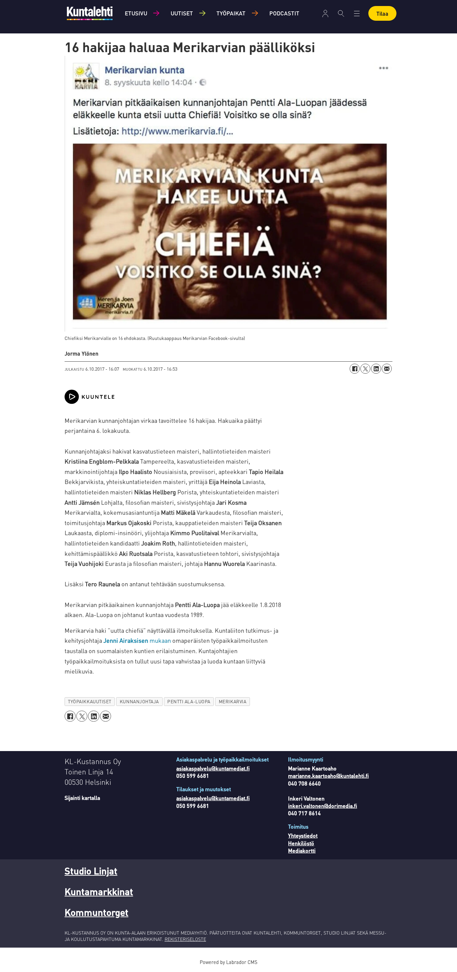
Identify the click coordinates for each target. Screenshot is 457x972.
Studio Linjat (91, 871)
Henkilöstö (301, 843)
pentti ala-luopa (188, 701)
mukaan (137, 640)
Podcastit (284, 13)
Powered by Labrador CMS (228, 962)
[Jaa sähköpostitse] (387, 369)
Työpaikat (231, 13)
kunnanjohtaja (139, 701)
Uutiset (182, 13)
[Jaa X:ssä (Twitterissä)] (365, 369)
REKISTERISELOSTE (185, 939)
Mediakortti (301, 850)
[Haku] (341, 13)
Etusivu (136, 13)
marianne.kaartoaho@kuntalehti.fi (328, 775)
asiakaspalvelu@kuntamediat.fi (213, 768)
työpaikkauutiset (89, 701)
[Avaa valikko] (325, 13)
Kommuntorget (96, 912)
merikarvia (232, 701)
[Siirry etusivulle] (89, 13)
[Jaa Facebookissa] (355, 369)
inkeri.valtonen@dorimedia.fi (322, 805)
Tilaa (382, 13)
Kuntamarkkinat (99, 891)
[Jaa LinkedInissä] (376, 369)
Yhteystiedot (302, 835)
